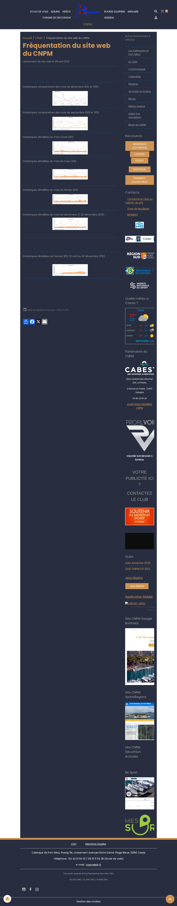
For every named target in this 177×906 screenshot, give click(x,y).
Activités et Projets (139, 91)
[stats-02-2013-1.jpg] (70, 199)
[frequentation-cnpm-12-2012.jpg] (70, 224)
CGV (73, 844)
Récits (132, 99)
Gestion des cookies (88, 901)
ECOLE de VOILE (39, 11)
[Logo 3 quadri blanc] (143, 255)
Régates (133, 84)
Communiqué (136, 69)
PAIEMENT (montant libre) (140, 180)
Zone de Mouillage (138, 208)
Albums (55, 11)
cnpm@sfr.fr (93, 864)
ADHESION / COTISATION (139, 146)
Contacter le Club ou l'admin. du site (139, 200)
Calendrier (134, 76)
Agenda (109, 17)
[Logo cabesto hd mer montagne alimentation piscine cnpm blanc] (139, 368)
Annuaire (133, 11)
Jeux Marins (137, 586)
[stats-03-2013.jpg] (70, 174)
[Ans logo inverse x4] (139, 285)
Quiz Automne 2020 (137, 563)
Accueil (27, 38)
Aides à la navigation (134, 115)
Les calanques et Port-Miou (138, 52)
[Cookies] (7, 899)
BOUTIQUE (139, 169)
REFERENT (132, 214)
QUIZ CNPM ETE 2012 (137, 569)
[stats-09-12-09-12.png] (70, 123)
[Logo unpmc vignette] (139, 224)
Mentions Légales (95, 844)
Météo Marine (136, 106)
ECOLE (140, 160)
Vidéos (66, 11)
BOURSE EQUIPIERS (114, 11)
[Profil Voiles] (139, 435)
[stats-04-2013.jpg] (70, 147)
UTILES (39, 38)
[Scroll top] (170, 899)
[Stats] (70, 98)
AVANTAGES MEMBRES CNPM (139, 406)
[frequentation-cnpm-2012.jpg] (70, 270)
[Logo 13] (142, 270)
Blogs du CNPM (137, 124)
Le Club (132, 61)
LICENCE (139, 154)
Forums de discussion (57, 17)
